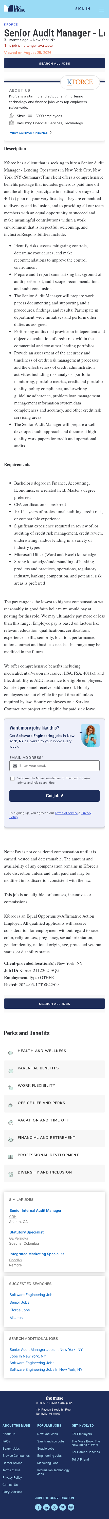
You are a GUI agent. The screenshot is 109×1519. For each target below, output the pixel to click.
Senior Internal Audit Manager (36, 1210)
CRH (12, 1216)
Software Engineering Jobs (32, 1363)
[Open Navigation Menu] (101, 9)
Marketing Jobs (47, 1463)
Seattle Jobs (45, 1448)
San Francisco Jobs (50, 1441)
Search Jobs (11, 1448)
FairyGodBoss (12, 1491)
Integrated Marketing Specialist (37, 1254)
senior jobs (19, 1302)
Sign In (82, 9)
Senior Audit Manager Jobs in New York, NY (46, 1349)
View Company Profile (28, 133)
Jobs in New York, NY (28, 1356)
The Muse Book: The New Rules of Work (86, 1443)
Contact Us (10, 1484)
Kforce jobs (20, 1310)
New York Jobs (47, 1433)
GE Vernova (18, 1238)
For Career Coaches (86, 1452)
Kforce (11, 24)
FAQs (6, 1441)
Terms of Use (12, 1470)
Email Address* (26, 757)
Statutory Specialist (27, 1232)
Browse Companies (16, 1455)
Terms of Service (66, 813)
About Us (9, 1433)
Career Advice (12, 1463)
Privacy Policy (12, 1477)
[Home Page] (17, 9)
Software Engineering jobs (32, 1294)
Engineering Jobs (49, 1455)
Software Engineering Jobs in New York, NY (46, 1369)
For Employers (82, 1433)
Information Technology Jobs (53, 1472)
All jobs (16, 1317)
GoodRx (15, 1260)
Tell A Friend (80, 1459)
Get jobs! (54, 796)
